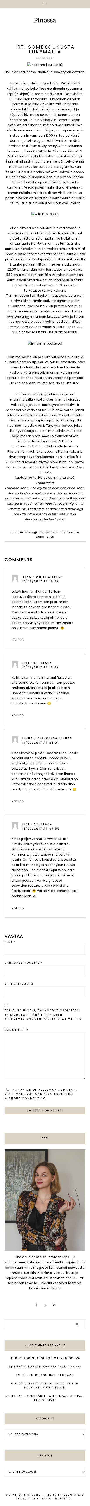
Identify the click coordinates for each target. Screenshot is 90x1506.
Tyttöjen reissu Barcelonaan (45, 1375)
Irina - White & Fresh (42, 577)
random (51, 532)
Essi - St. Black (37, 663)
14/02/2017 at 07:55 (41, 828)
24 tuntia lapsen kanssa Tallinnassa (45, 1366)
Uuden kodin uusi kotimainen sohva (45, 1358)
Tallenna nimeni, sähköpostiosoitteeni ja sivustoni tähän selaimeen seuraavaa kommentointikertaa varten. (44, 1015)
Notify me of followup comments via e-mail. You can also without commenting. (41, 1094)
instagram (34, 532)
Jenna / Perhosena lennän (47, 738)
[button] (45, 4)
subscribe (64, 1094)
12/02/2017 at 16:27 (40, 667)
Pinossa (45, 21)
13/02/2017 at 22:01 (40, 742)
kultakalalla (42, 151)
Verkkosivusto (19, 984)
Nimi (10, 942)
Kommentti (16, 1029)
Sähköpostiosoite (24, 963)
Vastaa (18, 639)
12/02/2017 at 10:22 (40, 581)
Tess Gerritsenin (52, 88)
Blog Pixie (74, 1495)
